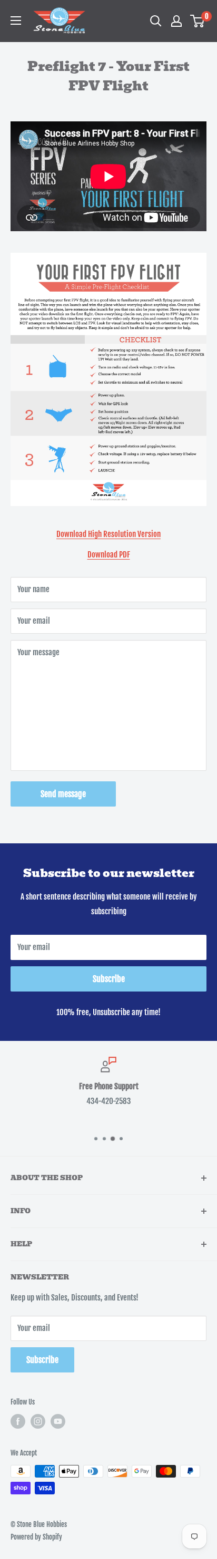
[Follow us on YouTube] (58, 1421)
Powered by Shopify (36, 1537)
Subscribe (109, 979)
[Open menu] (16, 20)
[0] (197, 21)
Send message (63, 794)
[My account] (176, 21)
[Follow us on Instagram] (38, 1421)
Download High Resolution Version (108, 534)
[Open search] (156, 21)
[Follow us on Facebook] (18, 1421)
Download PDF (108, 555)
